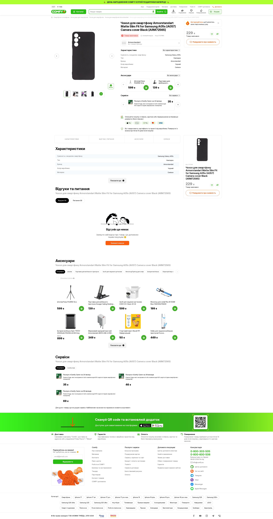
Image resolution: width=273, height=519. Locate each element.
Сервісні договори (132, 468)
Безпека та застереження (101, 468)
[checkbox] (64, 278)
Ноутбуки (115, 503)
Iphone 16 (136, 497)
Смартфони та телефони (61, 17)
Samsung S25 (84, 503)
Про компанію (97, 451)
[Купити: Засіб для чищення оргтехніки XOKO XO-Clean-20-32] (143, 308)
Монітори (173, 503)
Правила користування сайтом (169, 468)
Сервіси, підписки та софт (134, 457)
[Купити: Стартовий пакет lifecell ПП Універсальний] (143, 337)
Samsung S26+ (212, 497)
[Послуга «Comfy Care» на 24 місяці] (130, 102)
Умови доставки (164, 457)
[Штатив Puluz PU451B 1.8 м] (130, 82)
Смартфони (66, 497)
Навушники (198, 503)
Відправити (68, 462)
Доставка (173, 7)
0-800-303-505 (200, 451)
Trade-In (192, 7)
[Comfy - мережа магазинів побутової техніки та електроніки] (59, 11)
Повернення (183, 7)
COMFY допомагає (204, 7)
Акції (142, 7)
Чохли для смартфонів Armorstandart (117, 17)
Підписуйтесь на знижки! (63, 450)
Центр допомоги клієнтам (167, 451)
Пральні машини (143, 503)
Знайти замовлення (165, 454)
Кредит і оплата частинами (135, 461)
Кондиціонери (183, 508)
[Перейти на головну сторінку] (52, 17)
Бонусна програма (132, 451)
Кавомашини (130, 508)
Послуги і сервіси (132, 447)
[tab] (71, 139)
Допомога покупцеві (166, 447)
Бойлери (196, 508)
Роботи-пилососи (114, 508)
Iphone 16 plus (150, 497)
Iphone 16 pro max (180, 497)
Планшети (185, 503)
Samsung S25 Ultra (100, 503)
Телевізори (128, 503)
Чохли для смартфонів (96, 17)
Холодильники (159, 503)
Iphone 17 (78, 497)
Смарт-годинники (68, 508)
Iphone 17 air (91, 497)
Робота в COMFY (98, 464)
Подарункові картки (153, 7)
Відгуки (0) (62, 200)
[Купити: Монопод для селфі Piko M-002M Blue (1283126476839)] (174, 308)
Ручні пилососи (97, 508)
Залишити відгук (117, 243)
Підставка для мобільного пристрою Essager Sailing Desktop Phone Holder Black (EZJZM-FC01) (166, 82)
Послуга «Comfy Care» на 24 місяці (148, 101)
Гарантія (161, 464)
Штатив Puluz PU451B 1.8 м (139, 82)
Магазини (165, 7)
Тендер (95, 471)
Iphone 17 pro (105, 497)
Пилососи (83, 508)
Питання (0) (77, 200)
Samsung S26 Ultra (68, 503)
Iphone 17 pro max (121, 497)
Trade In (128, 464)
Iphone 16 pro (165, 497)
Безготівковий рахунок (133, 471)
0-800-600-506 (200, 454)
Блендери (154, 508)
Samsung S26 (197, 497)
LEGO (209, 503)
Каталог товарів (98, 478)
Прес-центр (96, 461)
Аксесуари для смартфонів (79, 17)
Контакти (95, 457)
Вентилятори (168, 508)
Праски (143, 508)
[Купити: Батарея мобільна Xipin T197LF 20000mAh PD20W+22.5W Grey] (81, 337)
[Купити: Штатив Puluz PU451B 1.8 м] (81, 308)
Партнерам (96, 475)
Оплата (127, 475)
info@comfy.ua (198, 462)
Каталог (80, 12)
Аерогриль (208, 508)
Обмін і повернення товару (168, 461)
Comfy (94, 447)
